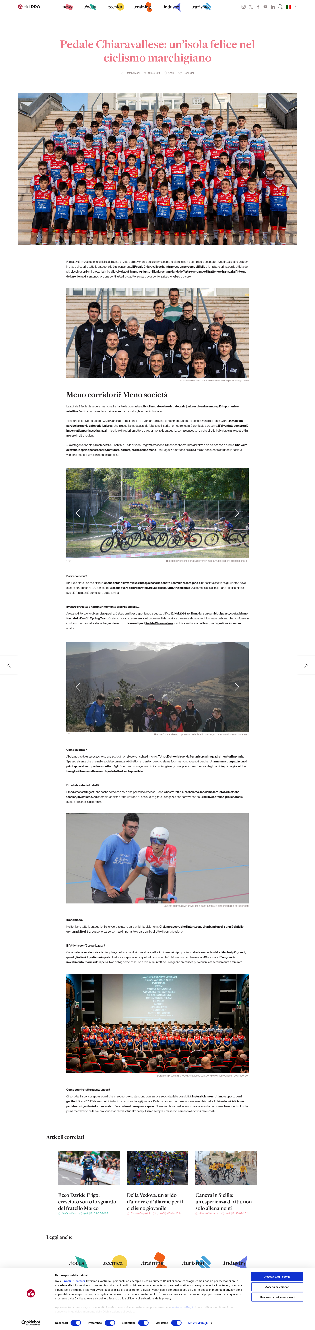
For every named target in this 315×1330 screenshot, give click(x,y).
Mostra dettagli (198, 1322)
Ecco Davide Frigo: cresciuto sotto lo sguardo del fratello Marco (87, 1201)
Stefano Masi (133, 73)
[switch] (110, 1323)
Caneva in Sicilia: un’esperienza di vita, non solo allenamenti (223, 1201)
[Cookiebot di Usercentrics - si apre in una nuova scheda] (31, 1323)
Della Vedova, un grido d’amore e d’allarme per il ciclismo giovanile (155, 1201)
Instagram (244, 7)
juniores (159, 271)
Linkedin (273, 7)
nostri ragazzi (98, 430)
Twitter (251, 7)
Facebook (258, 7)
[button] (237, 513)
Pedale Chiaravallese (159, 623)
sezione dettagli (182, 1307)
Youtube (265, 7)
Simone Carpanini (140, 1213)
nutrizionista (179, 588)
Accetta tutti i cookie (277, 1276)
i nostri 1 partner (74, 1281)
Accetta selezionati (277, 1286)
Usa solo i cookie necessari (277, 1297)
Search (280, 6)
